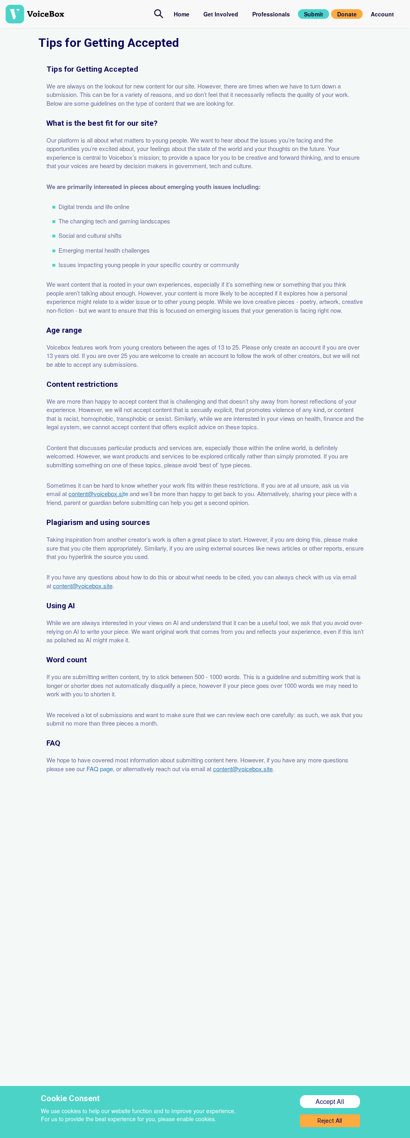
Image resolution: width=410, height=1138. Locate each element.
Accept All (330, 1101)
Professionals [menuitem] (271, 14)
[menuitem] (159, 14)
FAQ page (99, 768)
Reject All (330, 1120)
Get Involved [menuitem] (220, 14)
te (99, 493)
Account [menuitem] (382, 14)
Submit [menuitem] (313, 14)
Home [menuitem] (181, 14)
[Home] (80, 14)
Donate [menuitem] (347, 14)
